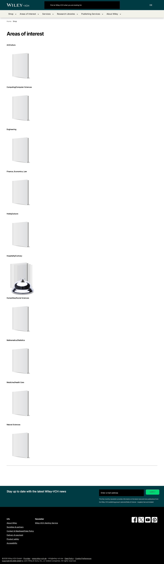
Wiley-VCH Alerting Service (46, 523)
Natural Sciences (13, 425)
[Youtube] (148, 522)
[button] (12, 14)
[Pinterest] (154, 522)
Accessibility (12, 543)
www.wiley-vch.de (39, 558)
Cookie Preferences (83, 558)
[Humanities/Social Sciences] (82, 319)
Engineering (11, 129)
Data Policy (69, 558)
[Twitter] (141, 522)
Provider (27, 558)
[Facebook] (134, 522)
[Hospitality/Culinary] (82, 277)
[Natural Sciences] (82, 446)
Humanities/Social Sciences (18, 298)
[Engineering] (82, 150)
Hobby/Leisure (12, 214)
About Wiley (12, 523)
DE (151, 5)
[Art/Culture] (82, 66)
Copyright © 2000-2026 (11, 561)
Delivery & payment (15, 535)
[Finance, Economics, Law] (82, 193)
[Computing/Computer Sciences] (82, 108)
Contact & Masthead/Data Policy (20, 531)
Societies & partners (15, 527)
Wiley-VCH (20, 5)
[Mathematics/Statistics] (82, 361)
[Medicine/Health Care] (82, 403)
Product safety (13, 539)
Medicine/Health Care (15, 382)
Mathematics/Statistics (16, 340)
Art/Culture (11, 45)
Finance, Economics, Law (17, 172)
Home (9, 21)
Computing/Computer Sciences (19, 87)
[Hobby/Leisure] (82, 235)
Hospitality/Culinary (14, 256)
